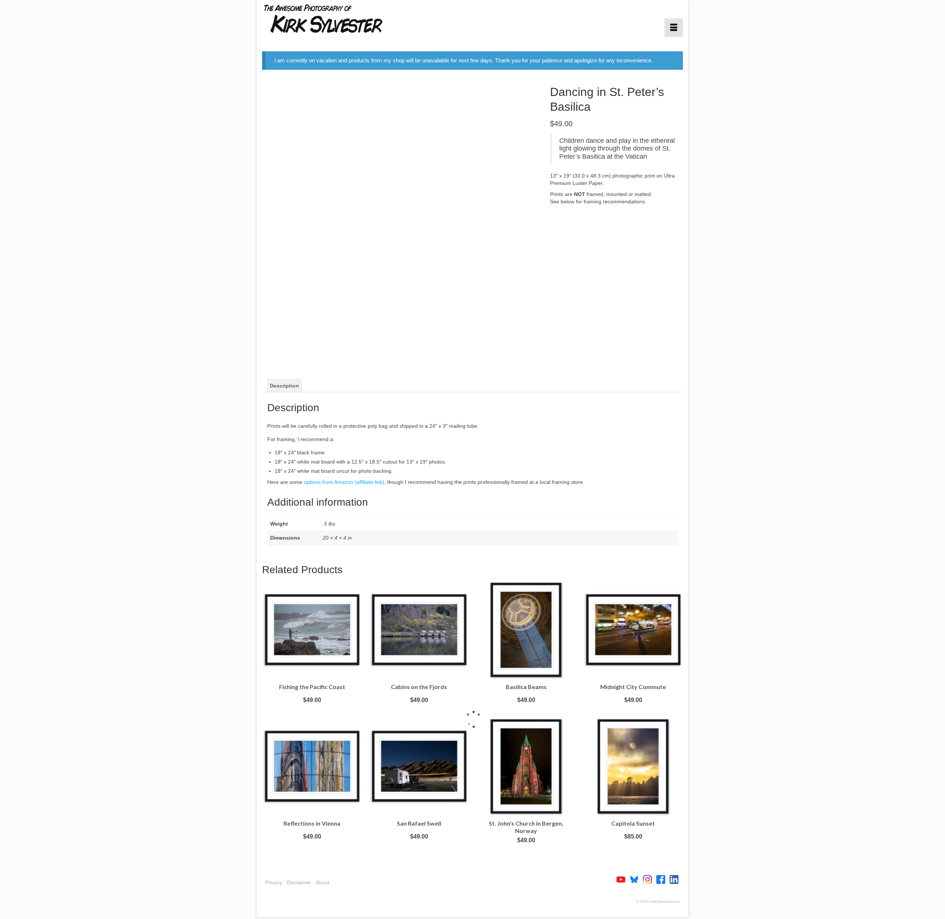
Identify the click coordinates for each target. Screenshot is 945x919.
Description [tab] (284, 386)
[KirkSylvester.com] (328, 18)
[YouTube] (623, 879)
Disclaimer (299, 882)
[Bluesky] (636, 879)
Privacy (273, 882)
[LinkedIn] (674, 879)
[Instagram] (649, 879)
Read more (312, 711)
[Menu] (673, 27)
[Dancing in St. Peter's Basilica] (400, 222)
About (322, 882)
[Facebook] (663, 879)
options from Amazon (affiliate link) (344, 482)
